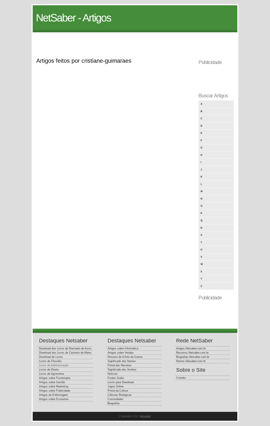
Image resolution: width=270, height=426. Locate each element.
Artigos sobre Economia (53, 399)
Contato (181, 377)
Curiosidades (115, 399)
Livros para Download (121, 382)
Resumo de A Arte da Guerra (125, 356)
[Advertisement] (135, 41)
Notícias (113, 373)
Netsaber (145, 416)
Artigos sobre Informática (123, 348)
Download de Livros (51, 356)
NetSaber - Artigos (73, 18)
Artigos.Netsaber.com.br (191, 348)
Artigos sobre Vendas (121, 352)
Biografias (114, 403)
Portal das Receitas (120, 365)
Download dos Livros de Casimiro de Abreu (65, 352)
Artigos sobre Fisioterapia (54, 378)
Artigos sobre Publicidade (54, 390)
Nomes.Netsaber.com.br (191, 361)
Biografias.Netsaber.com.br (192, 356)
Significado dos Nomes (122, 361)
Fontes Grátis (116, 378)
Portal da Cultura (118, 390)
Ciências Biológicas (120, 394)
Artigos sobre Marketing (53, 386)
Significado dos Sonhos (122, 369)
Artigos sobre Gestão (52, 382)
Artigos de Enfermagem (53, 394)
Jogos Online (116, 386)
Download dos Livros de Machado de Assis (65, 348)
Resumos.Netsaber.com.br (192, 352)
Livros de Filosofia (50, 361)
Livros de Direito (49, 369)
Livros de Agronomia (51, 373)
